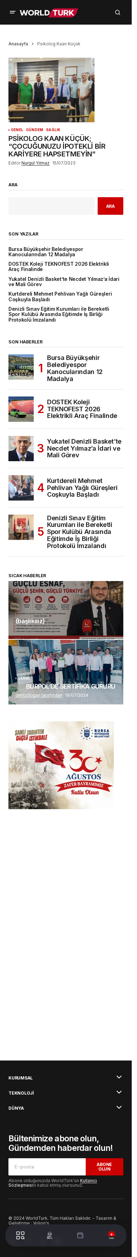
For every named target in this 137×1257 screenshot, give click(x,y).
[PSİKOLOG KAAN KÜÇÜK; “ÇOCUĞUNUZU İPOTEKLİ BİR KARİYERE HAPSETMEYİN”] (65, 90)
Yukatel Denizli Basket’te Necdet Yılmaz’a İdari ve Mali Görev (63, 282)
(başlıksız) (30, 621)
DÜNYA (16, 1108)
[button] (12, 12)
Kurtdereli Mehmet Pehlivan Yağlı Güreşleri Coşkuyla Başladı (60, 296)
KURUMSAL (20, 1078)
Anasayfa (18, 43)
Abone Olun (104, 1167)
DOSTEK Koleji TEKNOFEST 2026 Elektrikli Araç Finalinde (58, 267)
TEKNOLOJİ (21, 1093)
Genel (17, 130)
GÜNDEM (34, 130)
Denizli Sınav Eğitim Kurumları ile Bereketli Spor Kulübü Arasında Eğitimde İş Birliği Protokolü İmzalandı (58, 315)
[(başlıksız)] (65, 610)
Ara (13, 184)
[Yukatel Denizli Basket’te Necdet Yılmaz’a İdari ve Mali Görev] (21, 448)
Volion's (41, 1223)
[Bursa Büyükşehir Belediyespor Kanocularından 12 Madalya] (21, 367)
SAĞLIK (53, 130)
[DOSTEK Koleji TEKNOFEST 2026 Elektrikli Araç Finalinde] (21, 409)
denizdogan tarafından (38, 695)
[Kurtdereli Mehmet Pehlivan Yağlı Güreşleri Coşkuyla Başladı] (21, 488)
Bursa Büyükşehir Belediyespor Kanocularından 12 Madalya (45, 252)
